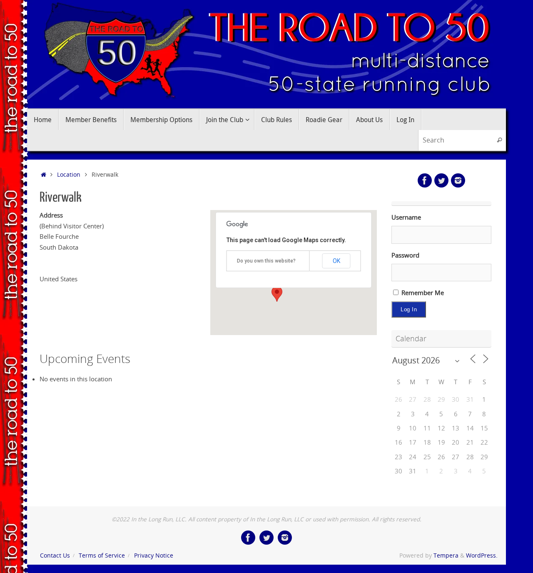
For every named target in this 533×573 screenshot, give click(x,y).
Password (405, 255)
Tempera (445, 555)
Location (68, 174)
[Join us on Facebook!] (425, 180)
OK (336, 261)
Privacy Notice (153, 555)
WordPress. (482, 555)
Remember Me (422, 292)
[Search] (499, 140)
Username (406, 217)
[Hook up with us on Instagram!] (458, 180)
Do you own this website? (266, 261)
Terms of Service (102, 555)
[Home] (43, 174)
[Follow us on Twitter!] (441, 180)
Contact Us (55, 555)
